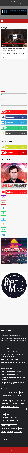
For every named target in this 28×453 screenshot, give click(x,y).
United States (5, 436)
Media (16, 414)
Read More (4, 57)
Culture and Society (18, 398)
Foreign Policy (6, 406)
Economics (15, 400)
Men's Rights (23, 43)
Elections (22, 400)
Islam (3, 414)
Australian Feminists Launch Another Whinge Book (13, 48)
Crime (19, 395)
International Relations (17, 411)
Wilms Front (5, 439)
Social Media (18, 431)
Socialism (10, 431)
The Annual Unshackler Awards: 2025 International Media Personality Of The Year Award (13, 382)
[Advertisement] (14, 74)
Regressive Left (6, 425)
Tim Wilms (4, 50)
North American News (8, 420)
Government (5, 409)
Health (13, 409)
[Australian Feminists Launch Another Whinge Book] (14, 38)
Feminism (10, 43)
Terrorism (4, 434)
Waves (23, 436)
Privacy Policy (5, 3)
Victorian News (15, 436)
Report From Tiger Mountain (9, 428)
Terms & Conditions (13, 3)
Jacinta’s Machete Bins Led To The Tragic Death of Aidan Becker (13, 363)
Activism (16, 392)
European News (6, 403)
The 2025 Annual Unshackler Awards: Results (11, 371)
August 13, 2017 (10, 50)
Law (19, 43)
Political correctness (8, 423)
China (14, 395)
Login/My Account (22, 3)
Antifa (22, 392)
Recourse (18, 423)
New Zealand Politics (16, 417)
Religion (14, 425)
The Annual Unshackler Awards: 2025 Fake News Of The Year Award (13, 378)
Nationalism (5, 417)
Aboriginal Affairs (7, 392)
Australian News (5, 43)
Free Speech (15, 43)
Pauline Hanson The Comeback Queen (10, 351)
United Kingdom (21, 434)
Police (17, 420)
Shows (3, 431)
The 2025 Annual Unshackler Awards (9, 374)
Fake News (14, 403)
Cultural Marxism (6, 398)
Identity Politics (21, 409)
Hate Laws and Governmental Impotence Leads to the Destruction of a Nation (14, 367)
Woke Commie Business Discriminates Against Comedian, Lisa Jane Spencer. (12, 355)
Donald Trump (6, 400)
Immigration (5, 411)
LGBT (12, 414)
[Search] (26, 21)
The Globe (12, 434)
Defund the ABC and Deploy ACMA (9, 359)
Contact (16, 4)
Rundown (3, 45)
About (12, 4)
